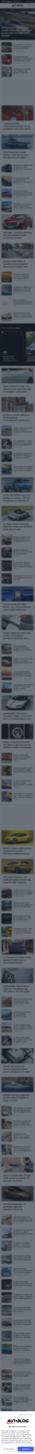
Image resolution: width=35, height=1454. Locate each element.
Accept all (25, 1449)
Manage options (9, 1449)
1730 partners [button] (13, 1431)
